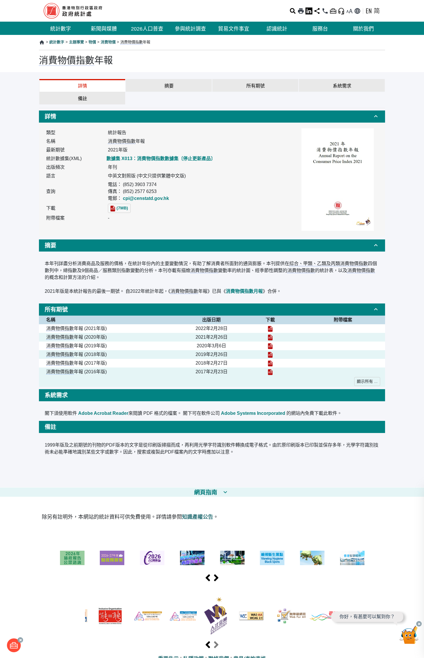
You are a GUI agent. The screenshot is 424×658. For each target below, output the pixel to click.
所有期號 (255, 85)
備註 (82, 98)
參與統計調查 (190, 29)
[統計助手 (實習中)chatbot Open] (409, 636)
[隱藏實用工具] (333, 11)
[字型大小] (349, 11)
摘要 (169, 85)
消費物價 (108, 42)
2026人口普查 (147, 29)
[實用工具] (14, 645)
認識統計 (277, 29)
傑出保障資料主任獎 (183, 616)
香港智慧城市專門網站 (352, 558)
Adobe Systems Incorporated (253, 413)
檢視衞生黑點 (272, 558)
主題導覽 (76, 42)
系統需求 (342, 85)
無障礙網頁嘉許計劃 (291, 616)
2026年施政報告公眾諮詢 (72, 558)
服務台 (320, 29)
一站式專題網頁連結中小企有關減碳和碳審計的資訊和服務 (232, 558)
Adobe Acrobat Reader (103, 413)
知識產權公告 (197, 517)
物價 (92, 42)
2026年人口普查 (152, 558)
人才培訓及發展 (215, 616)
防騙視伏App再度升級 (192, 558)
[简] (377, 11)
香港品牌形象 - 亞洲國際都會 (323, 615)
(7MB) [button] (122, 208)
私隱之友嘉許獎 (148, 616)
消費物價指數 (131, 42)
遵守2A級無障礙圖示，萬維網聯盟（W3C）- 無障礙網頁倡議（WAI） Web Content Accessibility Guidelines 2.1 (251, 616)
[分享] (317, 11)
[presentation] (208, 578)
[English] (369, 11)
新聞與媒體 (104, 29)
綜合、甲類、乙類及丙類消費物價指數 (328, 263)
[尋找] (293, 11)
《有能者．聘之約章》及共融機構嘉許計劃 (110, 616)
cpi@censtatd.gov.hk (146, 198)
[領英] (309, 11)
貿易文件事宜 (233, 29)
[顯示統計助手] (341, 11)
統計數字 (60, 29)
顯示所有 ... (367, 381)
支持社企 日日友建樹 (312, 558)
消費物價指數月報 (244, 291)
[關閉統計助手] (419, 624)
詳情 (82, 85)
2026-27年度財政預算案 (112, 558)
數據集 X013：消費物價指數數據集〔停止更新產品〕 (160, 158)
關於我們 (363, 29)
